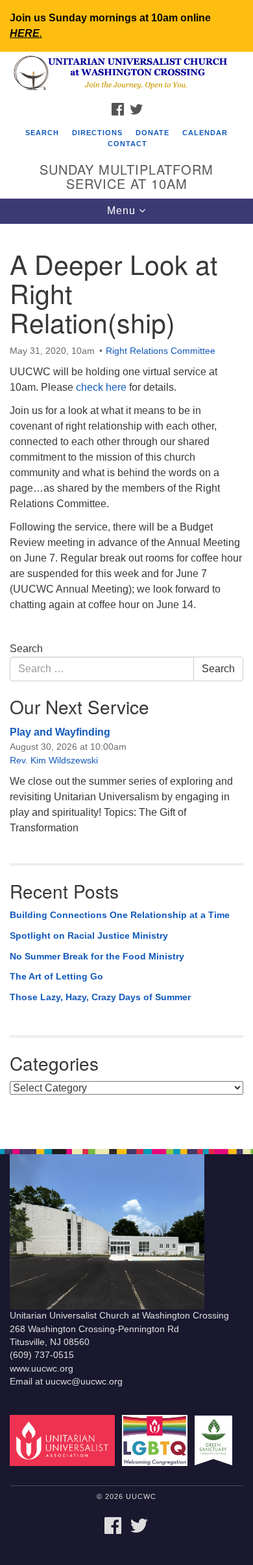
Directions (97, 133)
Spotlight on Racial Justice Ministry (89, 935)
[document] (126, 679)
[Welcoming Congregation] (157, 1440)
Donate (152, 133)
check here (101, 387)
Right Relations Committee (160, 350)
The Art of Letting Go (56, 976)
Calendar (205, 133)
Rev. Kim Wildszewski (54, 760)
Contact (127, 144)
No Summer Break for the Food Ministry (97, 956)
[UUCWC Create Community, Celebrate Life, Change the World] (126, 74)
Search (42, 133)
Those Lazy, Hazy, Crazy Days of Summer (100, 997)
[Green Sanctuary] (216, 1440)
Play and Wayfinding (60, 732)
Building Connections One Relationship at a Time (120, 915)
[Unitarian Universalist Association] (64, 1440)
